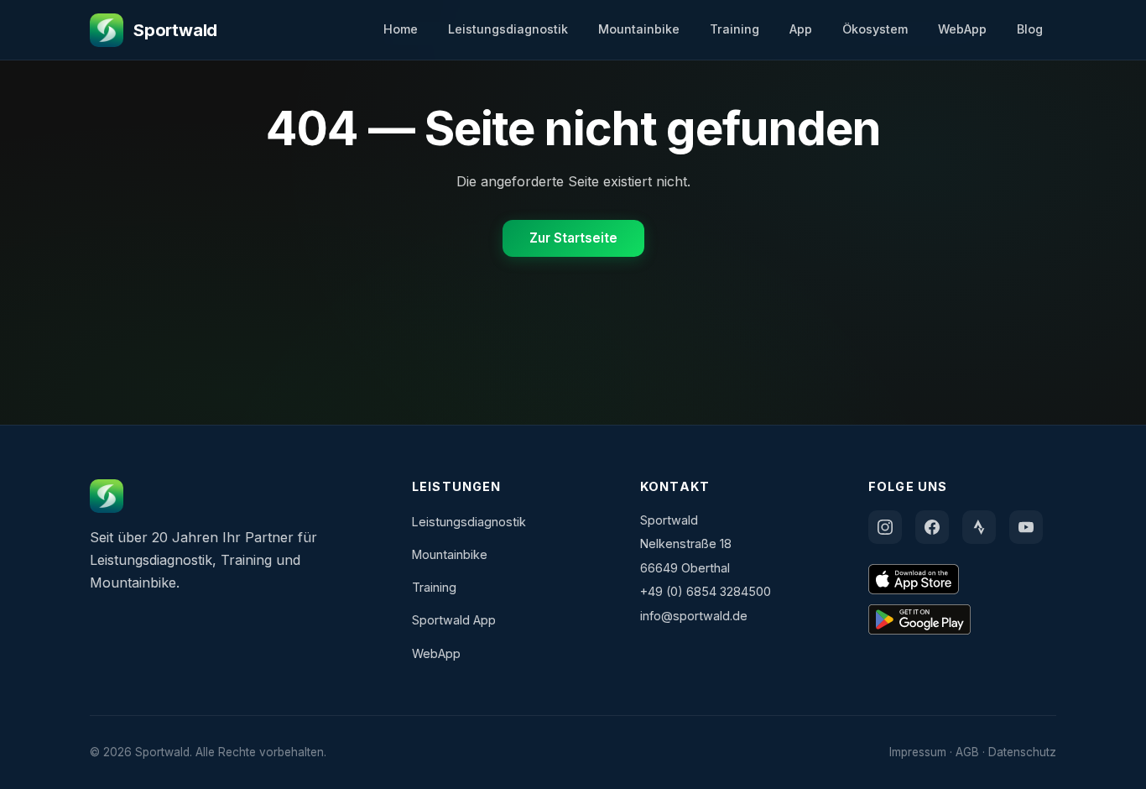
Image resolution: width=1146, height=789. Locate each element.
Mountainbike (639, 29)
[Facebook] (932, 527)
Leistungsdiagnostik (508, 29)
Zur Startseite (573, 238)
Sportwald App (454, 620)
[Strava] (979, 527)
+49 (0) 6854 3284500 (705, 591)
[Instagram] (885, 527)
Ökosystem (875, 29)
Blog (1030, 29)
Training (734, 29)
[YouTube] (1026, 527)
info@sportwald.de (694, 616)
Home (400, 29)
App (800, 29)
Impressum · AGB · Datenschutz (972, 752)
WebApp (962, 29)
